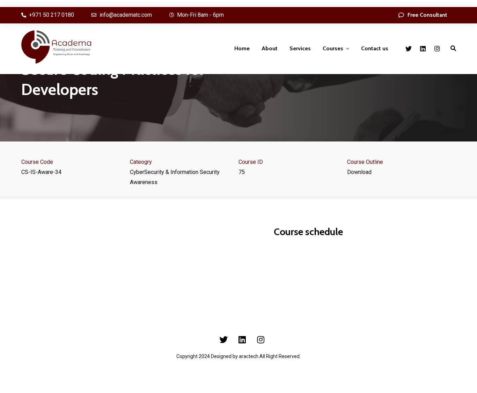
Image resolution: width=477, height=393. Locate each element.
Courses (333, 48)
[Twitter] (408, 48)
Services (300, 48)
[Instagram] (437, 48)
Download (359, 172)
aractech (248, 356)
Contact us (374, 48)
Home (242, 48)
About (270, 48)
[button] (423, 15)
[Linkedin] (423, 48)
